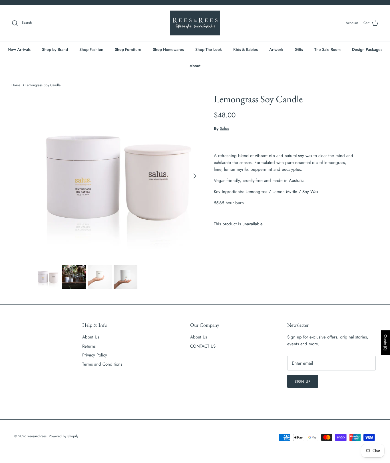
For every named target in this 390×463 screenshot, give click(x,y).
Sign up (303, 381)
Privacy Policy (94, 355)
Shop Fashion (91, 49)
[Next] (195, 176)
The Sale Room (327, 49)
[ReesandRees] (195, 23)
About (195, 66)
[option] (119, 175)
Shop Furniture (128, 49)
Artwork (276, 49)
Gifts (299, 49)
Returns (89, 346)
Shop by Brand (55, 49)
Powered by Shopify (63, 436)
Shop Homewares (168, 49)
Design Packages (367, 49)
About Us (90, 337)
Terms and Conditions (102, 364)
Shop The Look (208, 49)
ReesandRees (37, 436)
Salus (224, 128)
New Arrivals (19, 49)
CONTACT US (203, 346)
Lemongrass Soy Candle (43, 85)
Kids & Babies (245, 49)
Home (15, 85)
